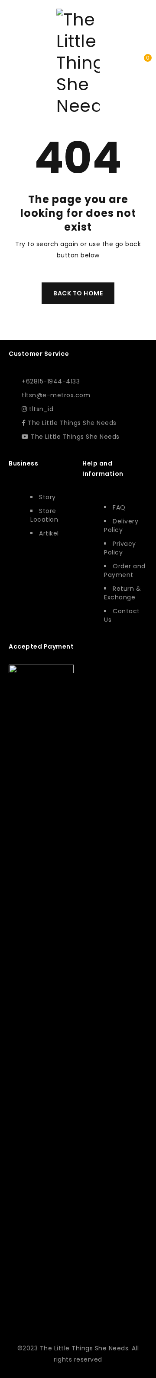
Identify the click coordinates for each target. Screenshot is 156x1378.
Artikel (49, 533)
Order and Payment (125, 570)
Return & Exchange (122, 593)
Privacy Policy (120, 548)
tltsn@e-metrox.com (56, 395)
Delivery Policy (121, 525)
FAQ (119, 507)
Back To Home (78, 293)
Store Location (44, 515)
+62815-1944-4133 (51, 381)
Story (47, 497)
